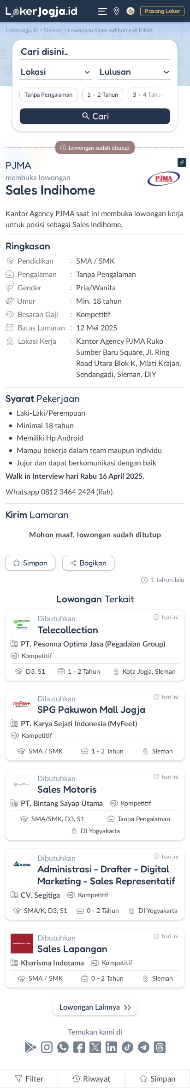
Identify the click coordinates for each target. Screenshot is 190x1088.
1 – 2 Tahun (102, 95)
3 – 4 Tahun (148, 95)
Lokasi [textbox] (33, 71)
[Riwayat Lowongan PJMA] (163, 194)
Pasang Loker (162, 10)
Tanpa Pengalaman (48, 95)
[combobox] (55, 72)
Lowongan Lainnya (89, 1007)
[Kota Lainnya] (116, 11)
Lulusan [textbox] (115, 71)
